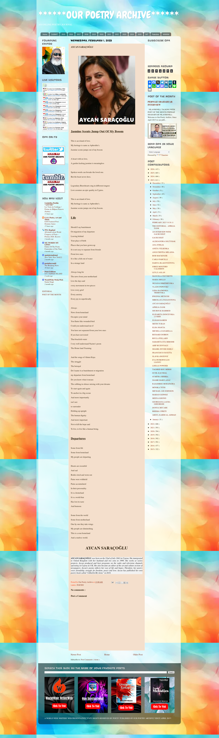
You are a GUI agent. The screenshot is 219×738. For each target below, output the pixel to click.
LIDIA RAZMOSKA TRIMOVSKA (160, 291)
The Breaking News (52, 265)
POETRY (80, 585)
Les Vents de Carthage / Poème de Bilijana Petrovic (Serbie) (54, 209)
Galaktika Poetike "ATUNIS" (52, 204)
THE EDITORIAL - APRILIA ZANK (163, 227)
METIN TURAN (158, 323)
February (156, 219)
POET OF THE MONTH (51, 294)
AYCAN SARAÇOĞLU (161, 303)
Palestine (155, 34)
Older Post (138, 654)
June (154, 205)
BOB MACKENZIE (159, 255)
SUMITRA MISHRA (160, 376)
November (157, 186)
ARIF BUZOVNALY (160, 345)
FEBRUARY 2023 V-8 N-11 (162, 222)
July (154, 201)
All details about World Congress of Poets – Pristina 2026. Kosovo (53, 234)
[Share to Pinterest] (127, 583)
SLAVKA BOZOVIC (160, 356)
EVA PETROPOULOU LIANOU (161, 361)
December (157, 183)
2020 (101, 34)
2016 (71, 34)
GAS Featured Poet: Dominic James (52, 222)
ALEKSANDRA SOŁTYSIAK (164, 241)
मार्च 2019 (50, 129)
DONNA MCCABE (159, 407)
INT (146, 34)
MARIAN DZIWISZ (160, 394)
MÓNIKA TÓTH (158, 387)
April (155, 212)
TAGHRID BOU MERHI (161, 369)
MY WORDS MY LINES (52, 243)
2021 (109, 34)
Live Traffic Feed (55, 85)
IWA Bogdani (50, 230)
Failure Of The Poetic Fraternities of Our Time (53, 248)
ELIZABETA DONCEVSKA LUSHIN (163, 315)
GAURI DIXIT (158, 237)
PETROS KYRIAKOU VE (54, 123)
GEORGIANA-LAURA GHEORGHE (161, 403)
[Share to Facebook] (124, 583)
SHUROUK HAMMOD (161, 310)
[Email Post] (112, 582)
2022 (117, 34)
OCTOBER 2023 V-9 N (54, 90)
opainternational (51, 255)
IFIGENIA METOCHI (160, 296)
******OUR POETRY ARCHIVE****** (108, 14)
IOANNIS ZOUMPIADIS (50, 115)
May (154, 208)
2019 (94, 34)
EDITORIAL (47, 291)
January (156, 419)
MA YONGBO (51, 119)
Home (45, 34)
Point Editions (50, 271)
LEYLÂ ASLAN (158, 272)
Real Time (54, 131)
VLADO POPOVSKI (160, 287)
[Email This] (117, 583)
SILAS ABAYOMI (48, 107)
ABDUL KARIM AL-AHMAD (164, 415)
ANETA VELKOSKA (160, 248)
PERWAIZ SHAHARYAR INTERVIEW (160, 103)
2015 (63, 34)
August (155, 197)
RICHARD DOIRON (160, 334)
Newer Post (76, 654)
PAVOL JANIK (47, 99)
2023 (124, 34)
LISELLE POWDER (160, 365)
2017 (79, 34)
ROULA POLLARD (160, 338)
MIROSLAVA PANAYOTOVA (164, 300)
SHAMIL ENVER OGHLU (162, 349)
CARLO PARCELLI (160, 259)
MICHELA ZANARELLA (162, 331)
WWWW (166, 34)
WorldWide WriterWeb (54, 279)
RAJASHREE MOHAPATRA (163, 383)
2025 (139, 34)
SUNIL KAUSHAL (159, 373)
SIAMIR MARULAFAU (161, 380)
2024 (132, 34)
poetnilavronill (50, 263)
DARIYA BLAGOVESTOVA (163, 263)
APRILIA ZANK (158, 307)
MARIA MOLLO (159, 279)
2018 (86, 34)
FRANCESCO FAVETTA (162, 352)
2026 (152, 169)
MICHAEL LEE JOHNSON (163, 391)
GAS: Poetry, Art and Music (53, 218)
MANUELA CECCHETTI (162, 276)
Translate (164, 155)
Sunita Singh (49, 282)
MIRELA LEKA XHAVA (54, 95)
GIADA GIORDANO (49, 111)
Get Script (48, 131)
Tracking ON (61, 131)
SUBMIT (54, 34)
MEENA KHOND (159, 398)
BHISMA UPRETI (159, 411)
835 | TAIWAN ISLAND (53, 273)
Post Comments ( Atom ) (90, 659)
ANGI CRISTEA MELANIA (163, 252)
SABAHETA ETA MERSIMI (163, 342)
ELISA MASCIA (158, 327)
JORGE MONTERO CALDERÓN (160, 267)
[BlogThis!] (119, 583)
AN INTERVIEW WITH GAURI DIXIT (161, 233)
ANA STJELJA (158, 245)
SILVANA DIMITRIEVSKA (163, 283)
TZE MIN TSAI (47, 103)
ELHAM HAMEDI (159, 320)
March (155, 215)
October (156, 190)
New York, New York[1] (53, 257)
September (157, 194)
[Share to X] (122, 583)
